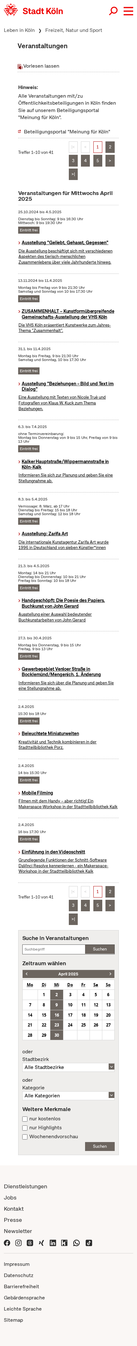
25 (83, 1025)
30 (56, 1035)
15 (44, 1015)
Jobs (10, 1197)
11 (83, 1005)
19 (96, 1015)
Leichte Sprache (23, 1308)
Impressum (17, 1264)
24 (70, 1025)
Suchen (100, 949)
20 (108, 1015)
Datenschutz (18, 1275)
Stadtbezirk (35, 1056)
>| (73, 174)
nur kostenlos (45, 1118)
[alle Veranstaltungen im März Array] (27, 974)
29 (44, 1035)
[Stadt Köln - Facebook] (7, 1242)
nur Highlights (45, 1127)
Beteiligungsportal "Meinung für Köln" (67, 131)
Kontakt (14, 1208)
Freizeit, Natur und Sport (73, 30)
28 (30, 1035)
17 (70, 1015)
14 (30, 1015)
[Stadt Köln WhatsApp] (76, 1242)
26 (96, 1025)
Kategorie (33, 1084)
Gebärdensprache (24, 1297)
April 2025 (68, 974)
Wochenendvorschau (53, 1136)
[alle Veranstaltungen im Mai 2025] (110, 974)
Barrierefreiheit (21, 1286)
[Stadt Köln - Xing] (41, 1242)
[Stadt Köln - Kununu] (64, 1242)
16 (56, 1015)
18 (83, 1015)
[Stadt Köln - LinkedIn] (53, 1242)
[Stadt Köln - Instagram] (18, 1242)
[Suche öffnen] (114, 11)
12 (96, 1005)
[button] (128, 11)
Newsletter (18, 1231)
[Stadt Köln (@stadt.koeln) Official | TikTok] (88, 1242)
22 (44, 1025)
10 (70, 1005)
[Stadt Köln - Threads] (30, 1242)
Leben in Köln (19, 30)
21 (30, 1025)
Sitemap (13, 1320)
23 (56, 1025)
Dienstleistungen (25, 1186)
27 (108, 1025)
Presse (13, 1219)
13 (108, 1005)
